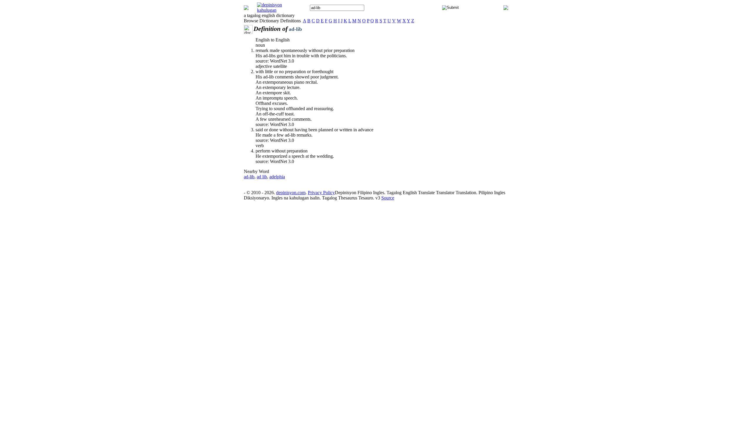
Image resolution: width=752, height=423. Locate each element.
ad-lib (249, 176)
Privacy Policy (321, 192)
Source (387, 197)
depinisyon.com (291, 192)
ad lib (262, 176)
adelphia (277, 176)
